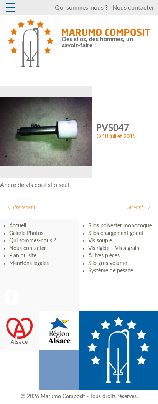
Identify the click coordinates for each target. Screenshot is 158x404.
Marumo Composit (63, 396)
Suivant (138, 207)
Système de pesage (110, 270)
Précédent (22, 207)
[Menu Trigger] (10, 7)
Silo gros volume (107, 263)
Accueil (17, 225)
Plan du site (22, 255)
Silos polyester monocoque (120, 225)
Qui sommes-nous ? (81, 8)
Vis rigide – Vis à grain (113, 248)
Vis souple (100, 240)
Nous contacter (133, 8)
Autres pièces (104, 255)
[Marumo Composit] (31, 42)
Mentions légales (29, 263)
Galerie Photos (26, 233)
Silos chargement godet (115, 233)
